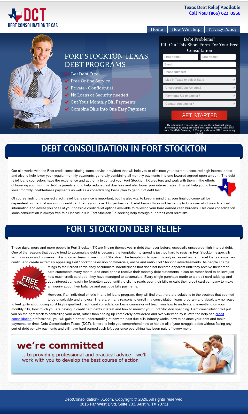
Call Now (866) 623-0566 (214, 13)
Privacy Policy (223, 29)
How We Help (185, 29)
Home (157, 29)
